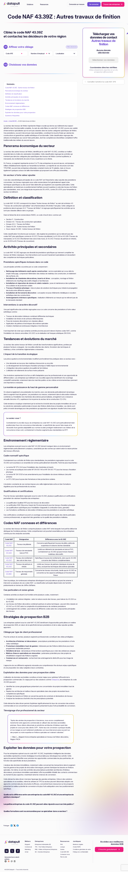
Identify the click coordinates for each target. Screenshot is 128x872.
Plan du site (63, 857)
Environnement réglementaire (15, 103)
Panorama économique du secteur (16, 91)
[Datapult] (12, 5)
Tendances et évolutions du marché (17, 100)
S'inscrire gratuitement (107, 849)
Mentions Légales (78, 844)
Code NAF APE (64, 852)
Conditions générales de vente (82, 849)
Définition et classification (13, 94)
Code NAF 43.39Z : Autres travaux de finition (19, 87)
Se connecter (94, 4)
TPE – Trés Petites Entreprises (43, 847)
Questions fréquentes (12, 115)
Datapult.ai (55, 680)
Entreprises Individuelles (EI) (43, 844)
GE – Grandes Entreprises (42, 852)
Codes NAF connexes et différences (17, 106)
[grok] (12, 861)
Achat (26, 852)
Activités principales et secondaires (17, 97)
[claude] (9, 861)
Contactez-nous (65, 854)
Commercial (28, 847)
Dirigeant (27, 844)
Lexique (62, 847)
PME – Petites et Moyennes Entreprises (46, 849)
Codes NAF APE (12, 121)
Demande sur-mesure (76, 4)
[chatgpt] (6, 861)
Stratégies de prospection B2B (15, 109)
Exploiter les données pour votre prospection (20, 112)
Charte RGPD (76, 847)
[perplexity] (15, 861)
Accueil (5, 121)
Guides (62, 849)
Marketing (27, 849)
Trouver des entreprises (111, 4)
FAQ (61, 844)
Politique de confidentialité (80, 852)
